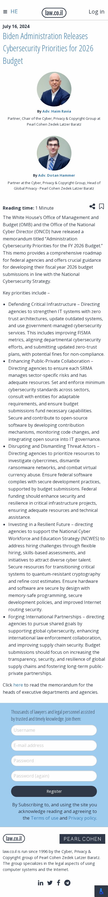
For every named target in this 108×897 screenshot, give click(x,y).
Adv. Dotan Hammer (56, 175)
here (18, 685)
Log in (97, 11)
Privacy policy (82, 818)
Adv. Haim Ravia (56, 111)
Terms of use (44, 818)
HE (14, 11)
